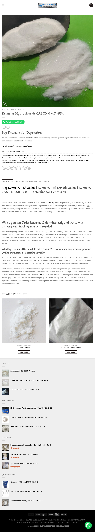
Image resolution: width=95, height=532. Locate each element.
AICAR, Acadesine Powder (71, 347)
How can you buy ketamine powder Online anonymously (71, 155)
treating (51, 202)
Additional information (25, 182)
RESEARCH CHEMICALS (17, 109)
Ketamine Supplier (54, 160)
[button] (88, 525)
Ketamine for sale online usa (39, 160)
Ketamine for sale (23, 160)
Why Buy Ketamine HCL (44, 163)
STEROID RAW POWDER (47, 519)
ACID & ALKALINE (63, 519)
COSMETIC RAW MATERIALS (56, 521)
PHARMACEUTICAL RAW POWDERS (29, 522)
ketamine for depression (9, 160)
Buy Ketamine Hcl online (25, 155)
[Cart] (91, 5)
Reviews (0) (44, 182)
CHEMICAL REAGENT (78, 519)
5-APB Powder (24, 347)
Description (7, 182)
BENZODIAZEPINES (37, 521)
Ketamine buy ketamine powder (36, 158)
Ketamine (5, 158)
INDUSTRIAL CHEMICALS (76, 521)
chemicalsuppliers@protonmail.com (17, 146)
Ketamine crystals (85, 158)
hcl (41, 274)
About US (18, 519)
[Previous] (2, 328)
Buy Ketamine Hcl (11, 155)
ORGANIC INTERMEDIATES (19, 521)
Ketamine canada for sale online (69, 158)
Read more (24, 352)
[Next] (93, 328)
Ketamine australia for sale (17, 158)
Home (4, 109)
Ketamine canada (52, 158)
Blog (35, 519)
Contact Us (27, 519)
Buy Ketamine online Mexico (43, 155)
